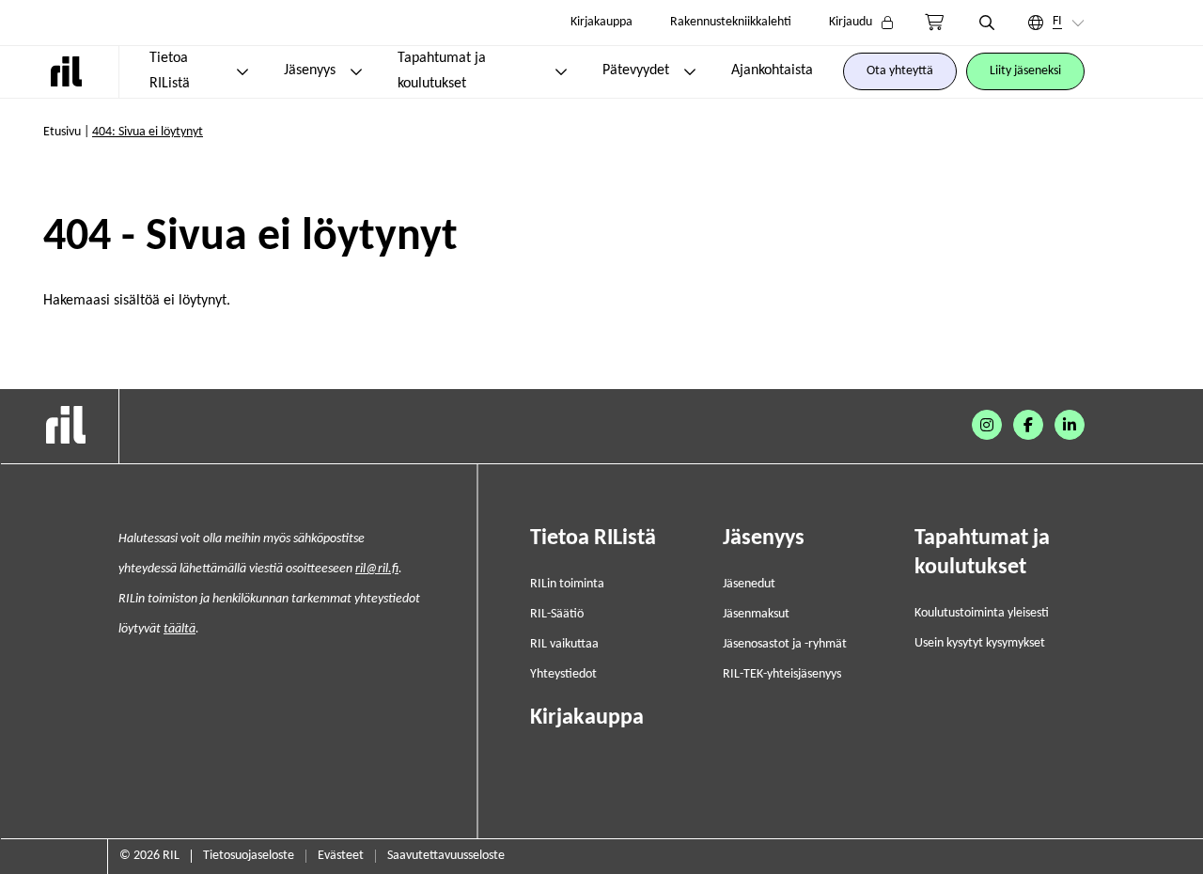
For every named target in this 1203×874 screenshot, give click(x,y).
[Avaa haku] (987, 22)
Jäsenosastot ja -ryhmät (785, 644)
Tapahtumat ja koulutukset (442, 71)
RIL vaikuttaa (564, 644)
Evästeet (341, 856)
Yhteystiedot (563, 674)
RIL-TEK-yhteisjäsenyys (782, 674)
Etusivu (62, 132)
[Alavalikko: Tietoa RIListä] (242, 71)
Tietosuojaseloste (248, 856)
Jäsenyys (310, 70)
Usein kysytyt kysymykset (979, 643)
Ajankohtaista (772, 70)
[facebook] (1028, 425)
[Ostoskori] (934, 22)
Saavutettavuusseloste (446, 856)
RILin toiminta (567, 584)
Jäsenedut (749, 584)
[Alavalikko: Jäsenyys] (356, 71)
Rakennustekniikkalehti (730, 22)
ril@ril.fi (376, 569)
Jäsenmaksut (756, 614)
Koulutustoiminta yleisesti (981, 613)
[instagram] (987, 425)
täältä (179, 629)
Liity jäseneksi (1025, 71)
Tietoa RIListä (169, 71)
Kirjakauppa (601, 22)
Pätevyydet (635, 70)
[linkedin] (1070, 425)
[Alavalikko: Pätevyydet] (690, 71)
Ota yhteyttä (900, 71)
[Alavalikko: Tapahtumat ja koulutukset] (561, 71)
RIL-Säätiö (557, 614)
